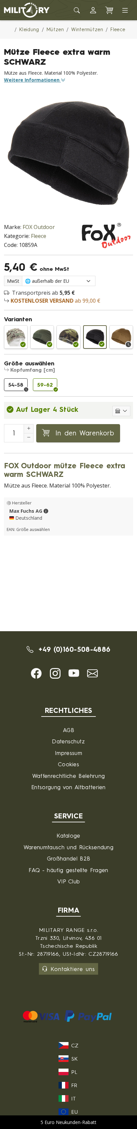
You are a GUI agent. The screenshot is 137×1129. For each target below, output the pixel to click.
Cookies (68, 764)
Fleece (38, 236)
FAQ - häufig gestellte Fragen (68, 869)
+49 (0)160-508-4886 (73, 649)
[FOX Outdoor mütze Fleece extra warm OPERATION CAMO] (15, 337)
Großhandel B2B (68, 858)
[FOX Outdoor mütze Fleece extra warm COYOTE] (121, 337)
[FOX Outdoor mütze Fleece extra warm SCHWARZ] (95, 337)
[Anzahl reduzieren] (29, 437)
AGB (68, 729)
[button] (93, 10)
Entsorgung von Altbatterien (68, 787)
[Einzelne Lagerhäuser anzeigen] (121, 411)
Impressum (68, 752)
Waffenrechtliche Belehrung (68, 775)
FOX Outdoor (39, 227)
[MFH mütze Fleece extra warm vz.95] (68, 337)
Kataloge (68, 835)
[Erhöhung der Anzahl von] (29, 428)
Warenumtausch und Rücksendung (68, 847)
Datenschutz (68, 741)
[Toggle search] (77, 10)
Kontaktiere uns (73, 968)
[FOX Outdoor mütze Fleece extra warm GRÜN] (42, 337)
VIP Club (68, 881)
